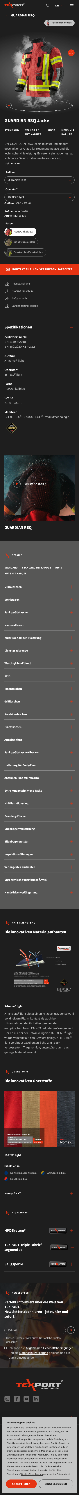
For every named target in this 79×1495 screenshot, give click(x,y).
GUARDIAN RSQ (23, 15)
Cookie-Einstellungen (32, 1474)
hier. (42, 1466)
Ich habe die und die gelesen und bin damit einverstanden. (41, 1352)
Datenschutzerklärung (33, 1352)
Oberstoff (11, 189)
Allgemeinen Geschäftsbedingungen (50, 1348)
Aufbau (10, 172)
